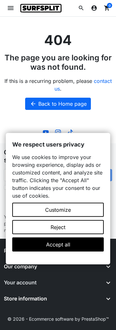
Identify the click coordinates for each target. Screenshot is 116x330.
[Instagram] (58, 132)
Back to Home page (58, 104)
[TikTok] (70, 132)
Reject (58, 227)
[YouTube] (45, 132)
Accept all (58, 244)
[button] (81, 8)
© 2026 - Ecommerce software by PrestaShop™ (58, 319)
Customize (58, 210)
